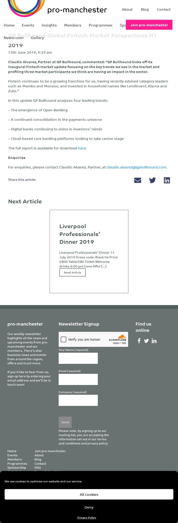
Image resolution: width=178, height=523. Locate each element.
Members (72, 25)
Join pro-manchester (149, 25)
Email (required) (70, 371)
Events (28, 25)
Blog (145, 9)
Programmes (100, 25)
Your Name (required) (73, 350)
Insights (49, 25)
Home (9, 25)
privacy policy (97, 443)
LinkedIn (154, 341)
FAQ (38, 467)
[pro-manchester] (37, 9)
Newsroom (13, 37)
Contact (164, 9)
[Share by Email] (138, 181)
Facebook (139, 341)
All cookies (89, 494)
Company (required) (73, 392)
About (127, 9)
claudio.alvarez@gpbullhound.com (136, 167)
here (82, 148)
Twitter (146, 341)
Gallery (37, 37)
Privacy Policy (86, 517)
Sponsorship (16, 467)
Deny (89, 507)
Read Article (72, 272)
